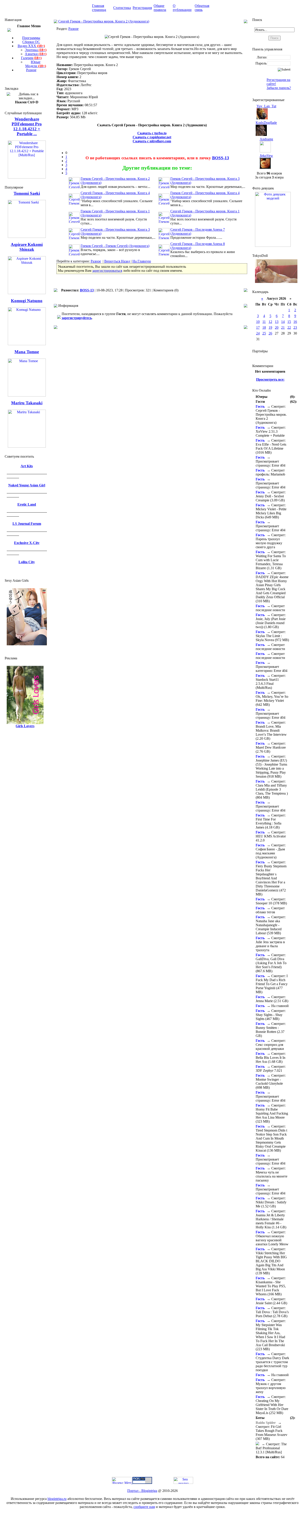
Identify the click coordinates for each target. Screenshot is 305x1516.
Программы (31, 38)
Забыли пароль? (279, 88)
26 (270, 333)
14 (283, 322)
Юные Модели (35, 64)
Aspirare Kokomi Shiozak (27, 247)
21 (283, 327)
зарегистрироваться (107, 270)
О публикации (182, 8)
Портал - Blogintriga (142, 1491)
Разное (31, 70)
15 (289, 322)
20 (276, 327)
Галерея (31, 58)
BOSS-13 (220, 158)
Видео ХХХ (31, 46)
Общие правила (160, 8)
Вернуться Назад (117, 261)
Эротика (35, 50)
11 (264, 322)
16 (295, 322)
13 (276, 322)
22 (289, 327)
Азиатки (35, 54)
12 (270, 322)
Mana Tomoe (27, 351)
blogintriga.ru (57, 1499)
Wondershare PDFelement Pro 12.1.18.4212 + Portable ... (27, 126)
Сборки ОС (31, 42)
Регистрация (142, 8)
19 (270, 327)
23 (295, 327)
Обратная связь (202, 8)
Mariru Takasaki (26, 403)
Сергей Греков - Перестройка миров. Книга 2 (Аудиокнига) (103, 21)
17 (258, 327)
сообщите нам (144, 1507)
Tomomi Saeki (27, 193)
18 (264, 327)
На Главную (141, 261)
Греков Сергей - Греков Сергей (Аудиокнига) (115, 246)
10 (258, 322)
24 (258, 333)
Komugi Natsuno (26, 300)
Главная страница (99, 8)
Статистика (122, 8)
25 (264, 333)
